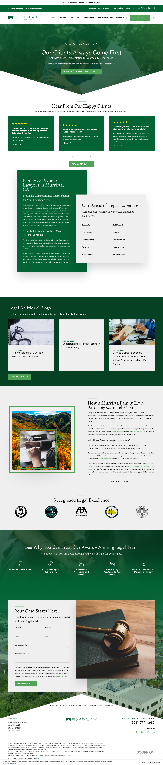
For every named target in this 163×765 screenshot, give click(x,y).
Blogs (128, 8)
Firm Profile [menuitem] (63, 18)
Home (52, 705)
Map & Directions (14, 731)
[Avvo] (153, 732)
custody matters (117, 432)
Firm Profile (60, 705)
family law (63, 208)
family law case (137, 432)
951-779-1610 (144, 8)
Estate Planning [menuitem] (88, 18)
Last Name (47, 627)
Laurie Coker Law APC (58, 743)
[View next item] (90, 156)
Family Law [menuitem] (74, 18)
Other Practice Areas (96, 705)
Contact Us (109, 705)
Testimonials (118, 8)
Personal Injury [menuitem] (121, 18)
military (129, 466)
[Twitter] (148, 732)
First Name (18, 627)
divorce (45, 208)
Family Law (70, 705)
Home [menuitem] (53, 18)
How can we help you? (22, 653)
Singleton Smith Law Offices (34, 205)
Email (46, 636)
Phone (17, 636)
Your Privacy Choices (31, 758)
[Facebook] (136, 732)
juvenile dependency (39, 211)
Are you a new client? (22, 645)
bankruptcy (52, 208)
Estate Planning (81, 705)
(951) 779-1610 (143, 722)
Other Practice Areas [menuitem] (105, 18)
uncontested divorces (105, 459)
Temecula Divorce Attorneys (99, 8)
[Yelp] (142, 732)
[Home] (23, 18)
